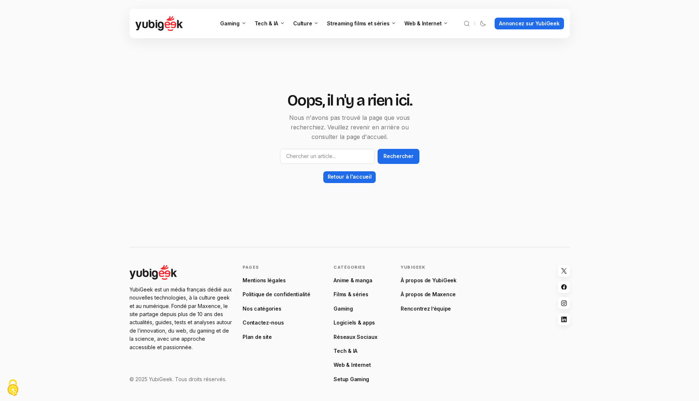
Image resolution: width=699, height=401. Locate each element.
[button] (467, 23)
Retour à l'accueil (350, 176)
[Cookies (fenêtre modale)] (13, 388)
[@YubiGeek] (564, 271)
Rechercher (398, 156)
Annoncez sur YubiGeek (529, 23)
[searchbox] (327, 156)
